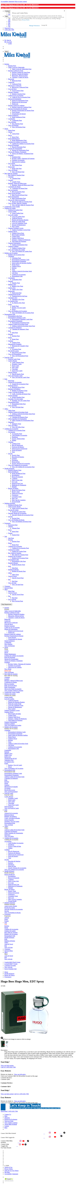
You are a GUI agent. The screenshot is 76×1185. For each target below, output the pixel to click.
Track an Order (8, 28)
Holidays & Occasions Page (16, 254)
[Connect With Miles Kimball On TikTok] (64, 1134)
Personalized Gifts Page (15, 316)
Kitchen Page (12, 65)
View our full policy (20, 1074)
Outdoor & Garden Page (15, 210)
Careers (6, 1126)
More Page (11, 591)
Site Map (7, 1172)
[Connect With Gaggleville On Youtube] (54, 1138)
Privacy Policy (8, 1169)
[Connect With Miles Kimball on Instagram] (50, 1134)
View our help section (7, 1065)
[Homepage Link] (13, 37)
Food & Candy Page (14, 359)
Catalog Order (9, 11)
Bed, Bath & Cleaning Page (16, 175)
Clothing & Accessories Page (16, 430)
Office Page (11, 410)
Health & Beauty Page (14, 470)
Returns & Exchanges (10, 1119)
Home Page (11, 130)
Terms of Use (8, 1167)
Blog (5, 1127)
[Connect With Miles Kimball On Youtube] (54, 1134)
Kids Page (11, 380)
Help (6, 16)
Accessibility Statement (7, 1)
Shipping (7, 1118)
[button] (44, 25)
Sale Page (11, 538)
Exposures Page (13, 525)
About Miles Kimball (10, 1124)
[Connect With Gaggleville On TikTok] (61, 1137)
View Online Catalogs (10, 1122)
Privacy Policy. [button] (26, 20)
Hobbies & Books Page (15, 505)
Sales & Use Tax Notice (11, 1170)
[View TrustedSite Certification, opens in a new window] (9, 1181)
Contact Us (7, 1114)
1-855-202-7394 (9, 29)
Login (10, 43)
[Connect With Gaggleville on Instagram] (49, 1138)
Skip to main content (21, 1)
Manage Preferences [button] (34, 25)
